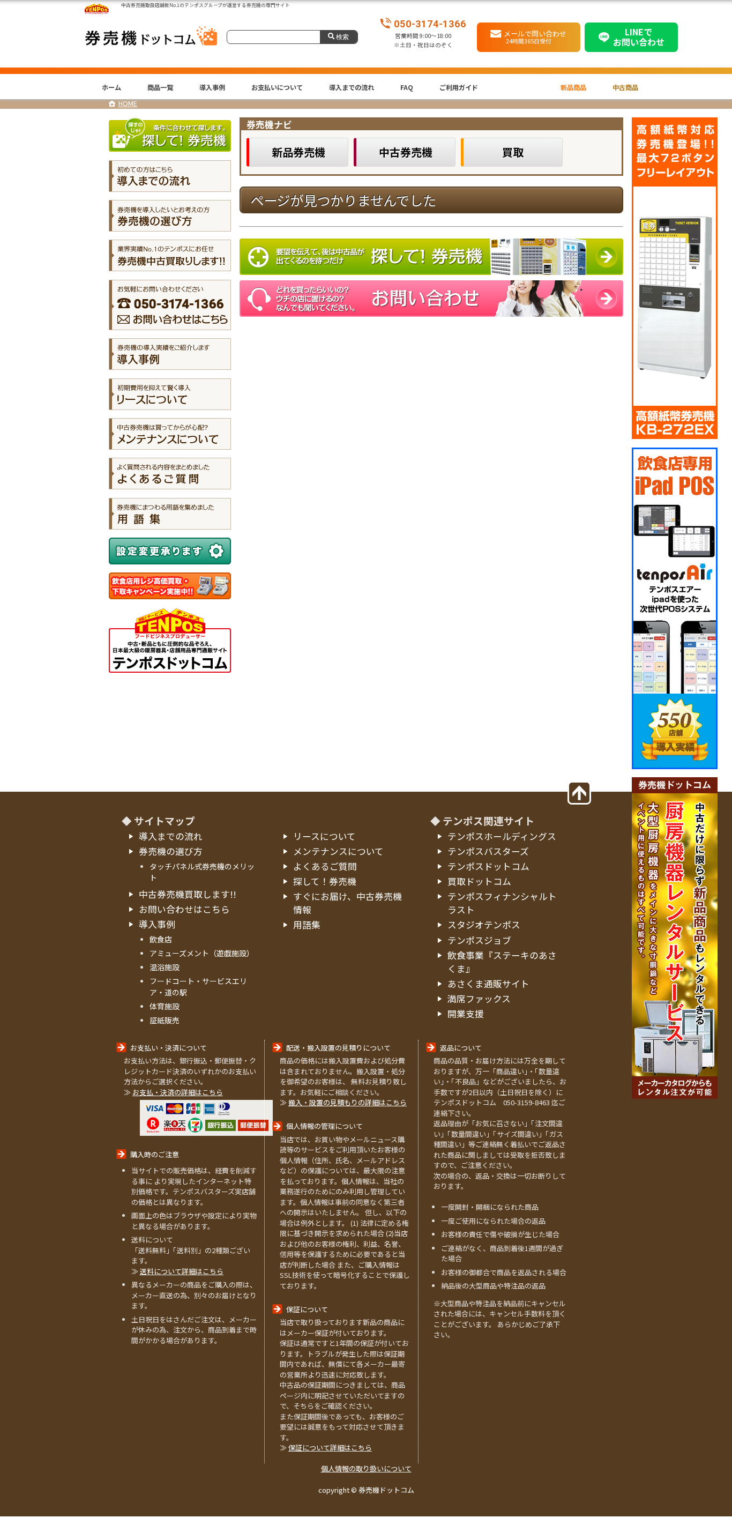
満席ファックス (479, 998)
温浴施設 (165, 967)
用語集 (306, 924)
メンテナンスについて (338, 851)
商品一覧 (160, 87)
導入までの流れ (351, 87)
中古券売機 (405, 152)
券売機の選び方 (171, 851)
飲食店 (161, 939)
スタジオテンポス (483, 924)
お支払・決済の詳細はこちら (177, 1092)
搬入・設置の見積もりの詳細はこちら (347, 1102)
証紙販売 (165, 1020)
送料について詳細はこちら (181, 1271)
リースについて (324, 836)
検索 (342, 36)
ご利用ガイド (458, 87)
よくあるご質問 (325, 866)
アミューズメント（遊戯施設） (202, 953)
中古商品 (625, 87)
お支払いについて (277, 87)
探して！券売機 (324, 881)
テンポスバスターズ (488, 851)
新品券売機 (298, 152)
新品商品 (573, 87)
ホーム (111, 87)
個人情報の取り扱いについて (366, 1468)
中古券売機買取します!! (187, 894)
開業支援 (465, 1013)
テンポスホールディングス (501, 836)
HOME (127, 103)
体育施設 (165, 1006)
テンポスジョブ (479, 940)
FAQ (406, 87)
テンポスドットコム (488, 866)
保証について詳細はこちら (330, 1447)
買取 (513, 152)
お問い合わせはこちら (184, 909)
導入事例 (212, 87)
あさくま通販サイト (488, 983)
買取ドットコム (479, 881)
